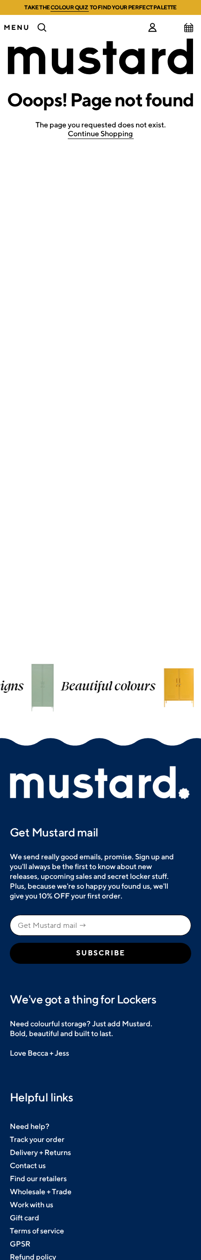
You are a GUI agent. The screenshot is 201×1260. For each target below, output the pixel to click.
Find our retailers (38, 1178)
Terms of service (37, 1230)
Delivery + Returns (40, 1152)
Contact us (28, 1165)
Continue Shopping (100, 133)
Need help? (30, 1126)
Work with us (31, 1204)
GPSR (20, 1243)
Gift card (24, 1217)
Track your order (37, 1139)
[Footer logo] (100, 783)
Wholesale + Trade (41, 1191)
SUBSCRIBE (100, 953)
